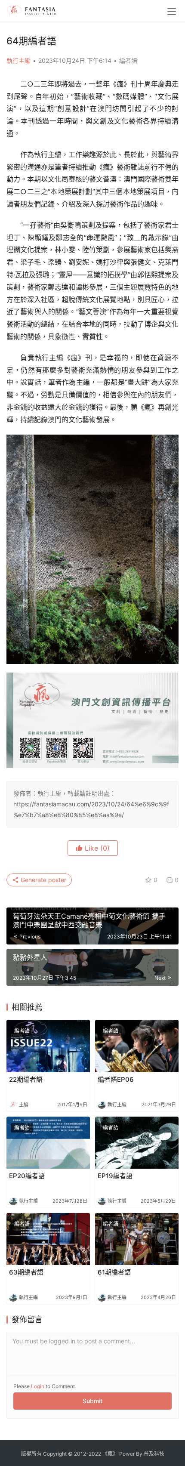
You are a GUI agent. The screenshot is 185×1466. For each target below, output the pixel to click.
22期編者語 (26, 1079)
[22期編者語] (48, 1046)
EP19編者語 (115, 1176)
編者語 (128, 60)
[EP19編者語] (137, 1143)
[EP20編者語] (48, 1143)
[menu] (172, 11)
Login (37, 1386)
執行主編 (18, 60)
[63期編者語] (48, 1239)
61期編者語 (114, 1272)
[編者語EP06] (137, 1046)
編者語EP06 (116, 1079)
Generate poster (42, 879)
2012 (80, 1454)
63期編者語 (26, 1272)
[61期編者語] (137, 1239)
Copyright (55, 1454)
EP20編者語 (27, 1176)
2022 (95, 1454)
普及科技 (154, 1454)
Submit (92, 1400)
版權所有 (31, 1454)
